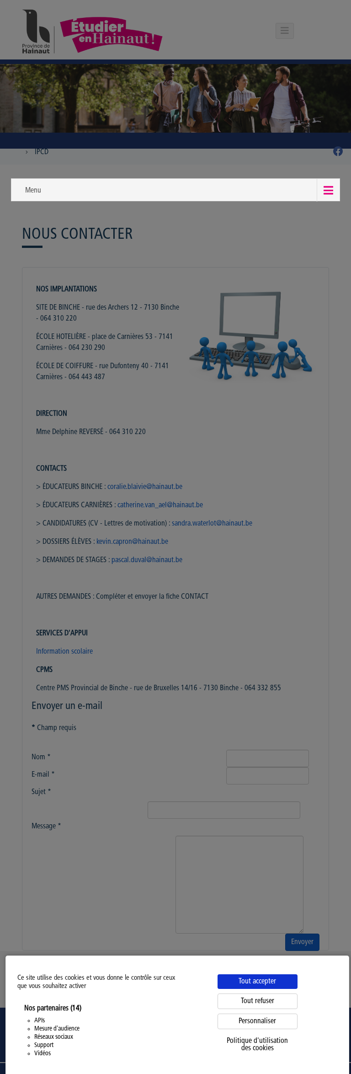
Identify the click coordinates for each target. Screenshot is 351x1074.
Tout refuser (257, 1001)
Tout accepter (257, 981)
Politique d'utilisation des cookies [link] (257, 1044)
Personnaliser (257, 1021)
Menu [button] (33, 190)
